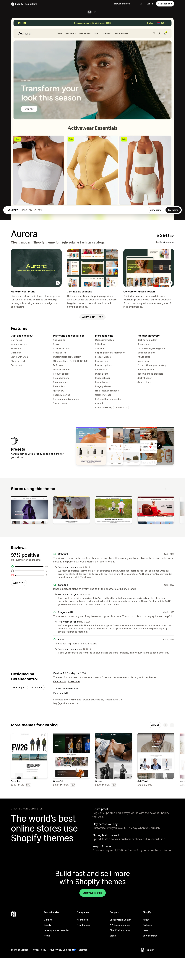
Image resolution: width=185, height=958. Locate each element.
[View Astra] (91, 446)
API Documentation (120, 925)
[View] (29, 510)
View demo (156, 210)
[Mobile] (95, 12)
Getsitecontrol (166, 242)
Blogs (113, 935)
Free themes (83, 925)
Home (47, 935)
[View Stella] (108, 446)
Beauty (47, 925)
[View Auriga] (142, 446)
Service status (150, 935)
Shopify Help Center (120, 919)
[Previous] (165, 489)
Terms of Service (19, 949)
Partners (147, 925)
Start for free (165, 3)
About (146, 919)
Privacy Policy (39, 949)
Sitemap (83, 949)
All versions (74, 681)
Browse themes (122, 3)
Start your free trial (92, 892)
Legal (145, 930)
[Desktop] (89, 12)
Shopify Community (120, 930)
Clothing (48, 919)
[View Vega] (125, 446)
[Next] (172, 489)
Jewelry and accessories (56, 930)
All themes (36, 687)
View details (59, 681)
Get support (19, 687)
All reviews (19, 582)
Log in (150, 3)
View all (155, 725)
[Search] (141, 4)
